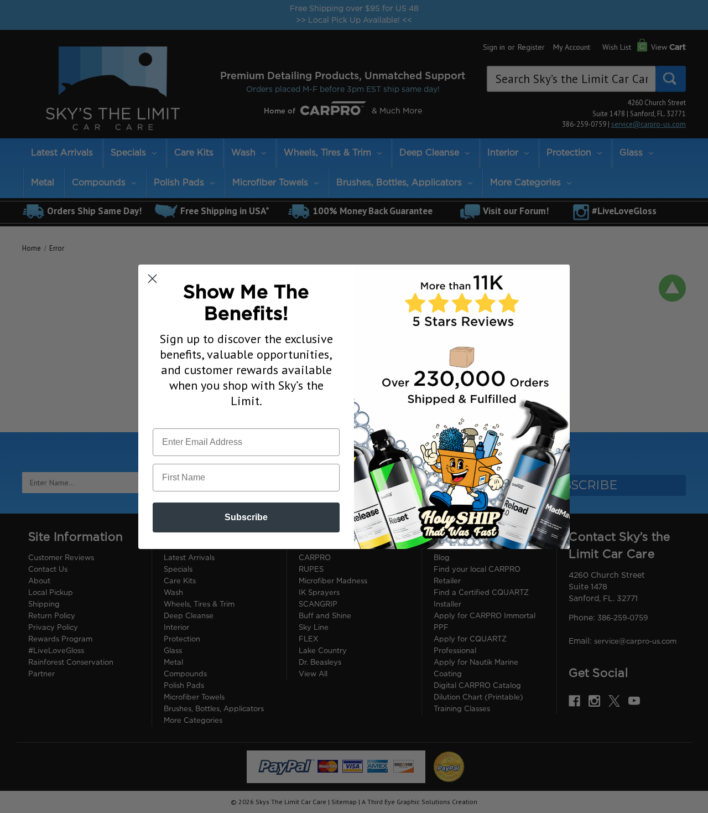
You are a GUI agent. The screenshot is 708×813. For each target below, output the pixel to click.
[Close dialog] (152, 278)
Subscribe (246, 517)
